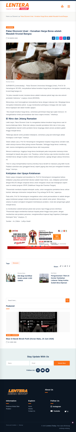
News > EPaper (12, 335)
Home (8, 16)
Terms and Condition (11, 425)
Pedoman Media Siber (12, 406)
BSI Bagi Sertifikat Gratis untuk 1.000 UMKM (25, 278)
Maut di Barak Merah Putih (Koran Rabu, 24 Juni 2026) (30, 339)
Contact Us (31, 411)
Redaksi (8, 409)
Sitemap (21, 425)
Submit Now (62, 363)
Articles (30, 409)
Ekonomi (15, 16)
